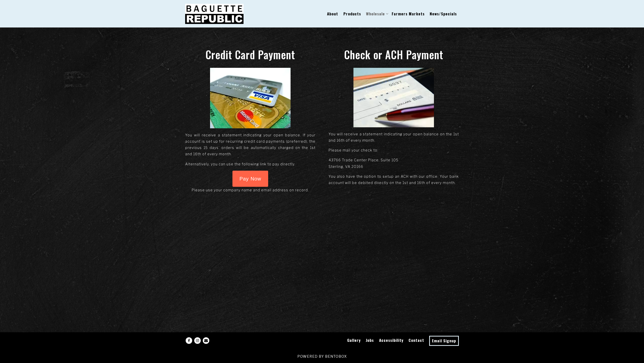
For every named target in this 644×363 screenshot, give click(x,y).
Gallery (354, 340)
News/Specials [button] (443, 13)
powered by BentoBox (322, 356)
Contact (416, 340)
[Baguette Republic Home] (214, 14)
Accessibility (391, 340)
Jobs (370, 340)
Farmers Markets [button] (408, 13)
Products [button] (352, 13)
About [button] (332, 13)
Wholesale (376, 13)
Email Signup (444, 340)
